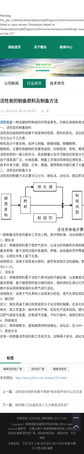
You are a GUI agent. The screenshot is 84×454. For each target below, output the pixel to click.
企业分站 (34, 418)
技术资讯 (57, 83)
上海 (37, 443)
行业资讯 (34, 83)
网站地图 (47, 418)
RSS (56, 418)
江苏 (25, 443)
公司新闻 (11, 83)
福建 (49, 448)
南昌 (44, 448)
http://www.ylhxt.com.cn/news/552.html (41, 378)
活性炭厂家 (37, 369)
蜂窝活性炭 (60, 369)
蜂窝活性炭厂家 (12, 369)
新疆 (68, 443)
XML (64, 418)
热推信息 (22, 418)
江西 (38, 448)
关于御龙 (40, 47)
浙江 (49, 443)
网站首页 (14, 47)
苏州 (61, 443)
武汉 (31, 443)
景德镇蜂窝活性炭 (54, 428)
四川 (55, 443)
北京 (43, 443)
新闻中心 (66, 47)
